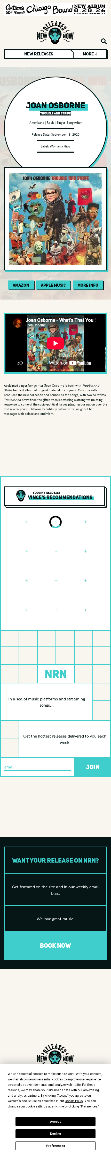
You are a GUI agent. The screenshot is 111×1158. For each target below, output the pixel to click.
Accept (55, 1121)
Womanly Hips (60, 146)
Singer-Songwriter (69, 122)
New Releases (38, 53)
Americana (36, 122)
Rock (50, 122)
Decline (55, 1134)
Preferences (55, 1146)
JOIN (93, 767)
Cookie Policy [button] (74, 1101)
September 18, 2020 (65, 134)
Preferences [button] (89, 1106)
